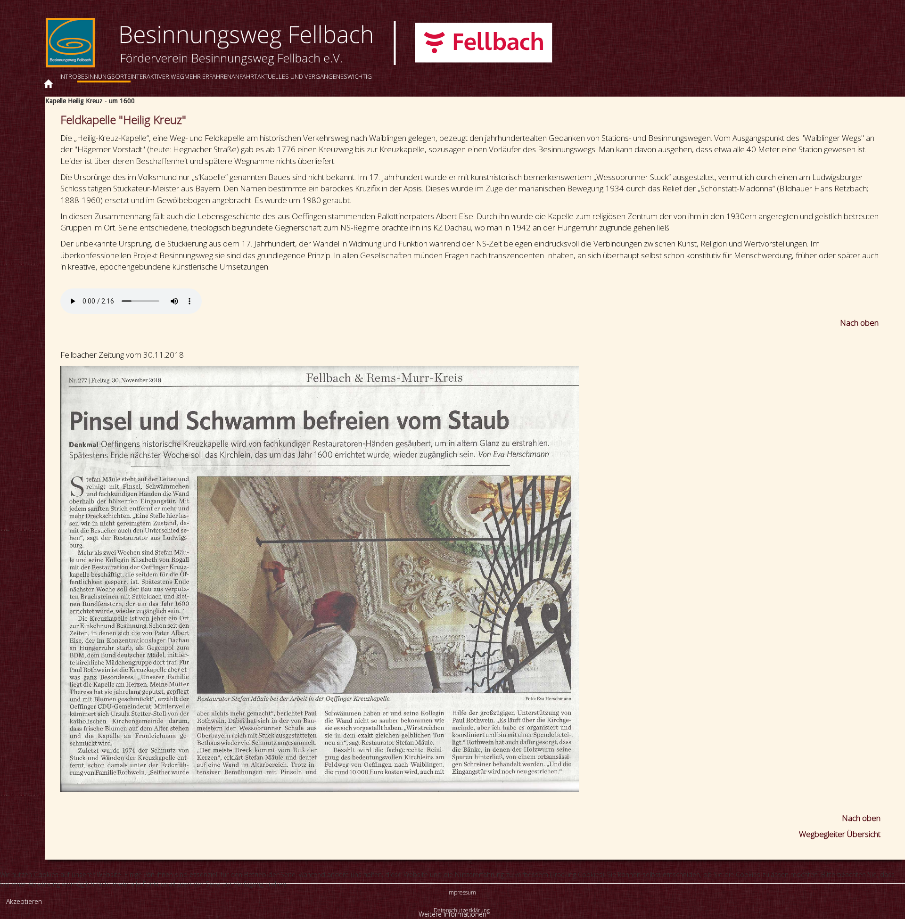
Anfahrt (244, 76)
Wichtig (359, 76)
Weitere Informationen (452, 914)
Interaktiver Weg (157, 76)
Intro (68, 76)
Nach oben (860, 322)
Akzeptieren (24, 901)
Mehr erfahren (207, 76)
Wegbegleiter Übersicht (839, 834)
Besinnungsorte (104, 76)
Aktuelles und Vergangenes (302, 76)
